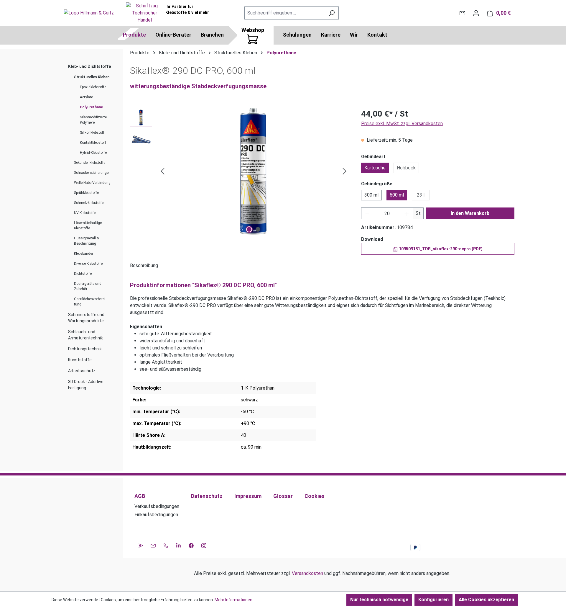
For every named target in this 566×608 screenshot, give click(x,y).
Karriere (330, 35)
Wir (354, 35)
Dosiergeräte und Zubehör (87, 286)
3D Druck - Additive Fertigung (85, 384)
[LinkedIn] (178, 545)
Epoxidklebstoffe (93, 87)
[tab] (144, 266)
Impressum (247, 496)
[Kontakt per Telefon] (165, 545)
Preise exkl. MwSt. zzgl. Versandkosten (402, 123)
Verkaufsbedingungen (156, 506)
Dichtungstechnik (85, 349)
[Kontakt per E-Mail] (462, 13)
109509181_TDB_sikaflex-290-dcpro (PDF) (440, 248)
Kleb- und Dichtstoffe (89, 66)
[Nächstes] (344, 171)
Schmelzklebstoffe (88, 203)
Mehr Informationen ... (235, 599)
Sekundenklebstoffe (89, 163)
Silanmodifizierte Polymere (93, 120)
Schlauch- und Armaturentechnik (85, 334)
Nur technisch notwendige (379, 599)
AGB (139, 496)
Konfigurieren (433, 599)
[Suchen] (332, 12)
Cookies (315, 496)
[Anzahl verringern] (367, 213)
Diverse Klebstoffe (88, 263)
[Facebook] (191, 545)
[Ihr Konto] (476, 13)
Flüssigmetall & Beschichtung (86, 241)
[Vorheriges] (162, 171)
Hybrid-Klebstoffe (93, 153)
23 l (420, 195)
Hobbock (406, 168)
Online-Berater (173, 35)
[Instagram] (204, 545)
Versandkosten (307, 573)
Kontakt (377, 35)
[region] (239, 171)
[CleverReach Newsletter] (140, 545)
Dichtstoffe (83, 274)
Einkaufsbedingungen (156, 514)
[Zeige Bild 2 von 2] (258, 229)
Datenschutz (207, 496)
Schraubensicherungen (92, 173)
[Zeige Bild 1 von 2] (249, 229)
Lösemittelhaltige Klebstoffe (88, 225)
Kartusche (375, 168)
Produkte (134, 35)
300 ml (371, 195)
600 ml (397, 195)
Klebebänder (83, 253)
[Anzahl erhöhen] (407, 213)
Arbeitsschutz (82, 370)
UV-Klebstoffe (85, 213)
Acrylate (86, 97)
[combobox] (284, 12)
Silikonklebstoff (92, 132)
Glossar (283, 496)
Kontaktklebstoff (93, 142)
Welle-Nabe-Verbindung (92, 183)
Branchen (212, 35)
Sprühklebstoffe (86, 193)
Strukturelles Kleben (91, 77)
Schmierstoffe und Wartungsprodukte (86, 317)
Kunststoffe (80, 359)
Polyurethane (91, 107)
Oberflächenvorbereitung (90, 301)
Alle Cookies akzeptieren (486, 599)
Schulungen (297, 35)
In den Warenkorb (470, 213)
